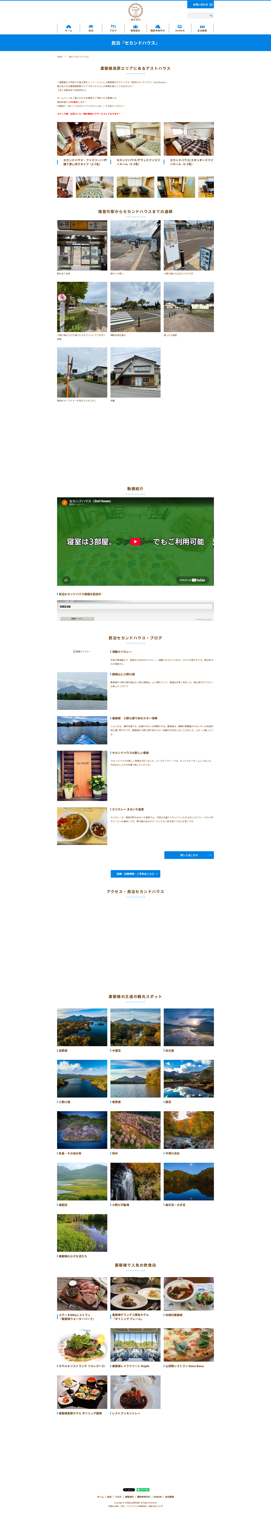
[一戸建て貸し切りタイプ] (82, 138)
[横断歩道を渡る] (135, 306)
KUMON (180, 30)
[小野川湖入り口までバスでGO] (189, 244)
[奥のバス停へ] (135, 244)
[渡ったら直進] (189, 306)
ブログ (113, 30)
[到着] (135, 372)
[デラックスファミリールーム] (135, 138)
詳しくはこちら (189, 855)
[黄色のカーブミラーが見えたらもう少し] (82, 372)
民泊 (91, 30)
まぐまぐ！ (208, 619)
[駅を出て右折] (82, 244)
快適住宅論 (65, 606)
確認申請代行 (158, 30)
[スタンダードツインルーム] (189, 138)
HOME (59, 56)
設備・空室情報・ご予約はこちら (135, 874)
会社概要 (202, 30)
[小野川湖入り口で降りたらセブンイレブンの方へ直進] (82, 306)
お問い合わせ (200, 4)
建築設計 (135, 30)
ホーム (68, 30)
